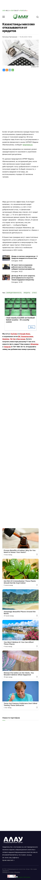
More (31, 327)
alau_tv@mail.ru (14, 857)
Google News (25, 334)
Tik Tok (12, 339)
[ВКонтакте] (4, 70)
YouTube (14, 334)
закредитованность (14, 292)
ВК (19, 336)
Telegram (7, 347)
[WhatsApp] (13, 70)
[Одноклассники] (7, 70)
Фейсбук (5, 339)
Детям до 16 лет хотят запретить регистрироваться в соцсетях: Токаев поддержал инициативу (23, 278)
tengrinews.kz (28, 145)
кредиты (27, 292)
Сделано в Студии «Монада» (11, 872)
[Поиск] (37, 16)
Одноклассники (27, 336)
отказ (34, 292)
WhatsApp (34, 344)
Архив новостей (7, 860)
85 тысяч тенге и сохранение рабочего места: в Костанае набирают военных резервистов (23, 267)
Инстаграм (21, 339)
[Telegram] (10, 70)
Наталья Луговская (9, 37)
